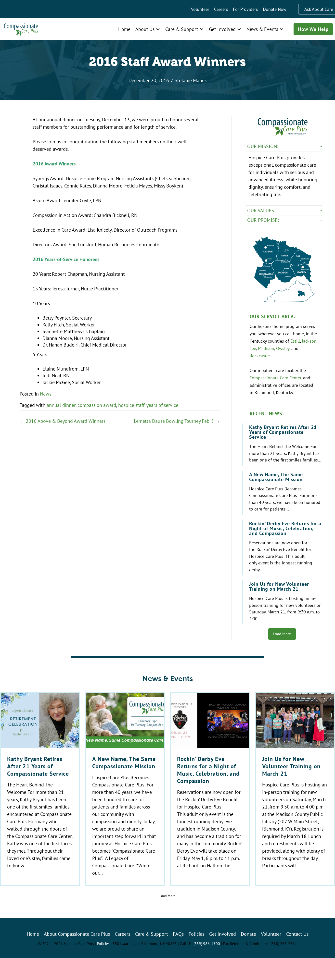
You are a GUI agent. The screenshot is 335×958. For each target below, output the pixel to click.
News (45, 394)
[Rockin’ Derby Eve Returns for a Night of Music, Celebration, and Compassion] (282, 548)
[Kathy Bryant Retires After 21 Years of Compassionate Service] (282, 444)
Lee (253, 348)
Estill (295, 341)
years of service (162, 405)
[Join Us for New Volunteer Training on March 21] (282, 602)
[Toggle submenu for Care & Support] (202, 29)
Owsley (282, 348)
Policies (103, 943)
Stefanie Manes (190, 80)
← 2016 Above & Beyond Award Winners (62, 421)
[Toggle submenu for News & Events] (281, 29)
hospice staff (131, 405)
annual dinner (61, 405)
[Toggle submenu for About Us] (158, 29)
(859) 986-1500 (206, 943)
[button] (284, 146)
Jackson (309, 341)
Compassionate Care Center (275, 377)
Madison (266, 348)
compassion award (96, 405)
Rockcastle (260, 355)
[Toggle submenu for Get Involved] (239, 29)
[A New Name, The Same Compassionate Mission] (282, 493)
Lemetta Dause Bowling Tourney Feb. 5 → (177, 421)
